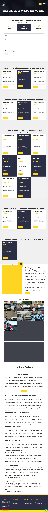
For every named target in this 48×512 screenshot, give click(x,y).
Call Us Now (43, 3)
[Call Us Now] (40, 4)
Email (6, 41)
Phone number (39, 28)
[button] (15, 4)
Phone (6, 38)
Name (6, 35)
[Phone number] (39, 26)
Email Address (24, 28)
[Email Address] (24, 26)
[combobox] (6, 39)
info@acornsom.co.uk (17, 491)
